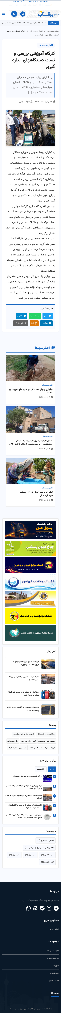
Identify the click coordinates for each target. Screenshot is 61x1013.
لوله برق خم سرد (28, 741)
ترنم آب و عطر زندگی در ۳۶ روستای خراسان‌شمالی (36, 494)
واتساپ (33, 315)
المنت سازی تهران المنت (23, 734)
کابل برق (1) (14, 854)
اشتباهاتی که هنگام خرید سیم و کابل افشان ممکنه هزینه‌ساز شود (25, 806)
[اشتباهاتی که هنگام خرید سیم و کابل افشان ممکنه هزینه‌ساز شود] (48, 694)
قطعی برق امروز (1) (45, 840)
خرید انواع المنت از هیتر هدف (42, 747)
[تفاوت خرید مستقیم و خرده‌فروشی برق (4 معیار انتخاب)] (48, 679)
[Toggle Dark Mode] (14, 14)
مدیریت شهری (53, 958)
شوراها (56, 965)
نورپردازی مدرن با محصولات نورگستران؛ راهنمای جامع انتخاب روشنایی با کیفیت (24, 816)
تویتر (46, 315)
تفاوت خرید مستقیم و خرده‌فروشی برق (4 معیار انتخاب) (23, 797)
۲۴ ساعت (40, 769)
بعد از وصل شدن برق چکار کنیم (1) (39, 847)
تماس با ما (54, 929)
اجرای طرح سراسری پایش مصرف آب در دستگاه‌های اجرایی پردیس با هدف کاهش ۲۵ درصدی (32, 442)
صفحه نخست (53, 31)
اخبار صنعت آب (36, 31)
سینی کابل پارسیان (46, 741)
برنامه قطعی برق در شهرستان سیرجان (27, 776)
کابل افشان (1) (47, 862)
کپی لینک (19, 323)
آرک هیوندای (12, 741)
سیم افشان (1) (47, 854)
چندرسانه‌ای (54, 980)
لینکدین (45, 323)
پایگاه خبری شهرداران (46, 734)
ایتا (32, 323)
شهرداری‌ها (54, 973)
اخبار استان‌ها (53, 950)
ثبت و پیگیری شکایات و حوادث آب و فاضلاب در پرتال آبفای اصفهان (24, 787)
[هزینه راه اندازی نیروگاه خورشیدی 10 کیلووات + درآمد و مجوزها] (48, 664)
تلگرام (20, 315)
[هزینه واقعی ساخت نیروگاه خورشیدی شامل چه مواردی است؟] (48, 709)
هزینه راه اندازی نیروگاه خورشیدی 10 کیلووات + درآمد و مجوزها (25, 663)
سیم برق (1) (30, 854)
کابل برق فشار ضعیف (17, 747)
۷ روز (52, 769)
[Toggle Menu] (3, 14)
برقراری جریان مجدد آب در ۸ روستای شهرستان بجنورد (31, 391)
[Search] (22, 14)
